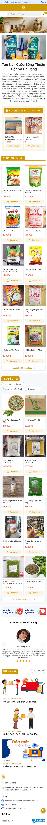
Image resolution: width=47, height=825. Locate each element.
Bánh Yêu (11, 821)
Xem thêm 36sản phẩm (22, 368)
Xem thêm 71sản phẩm (21, 599)
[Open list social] (43, 810)
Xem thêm (36, 111)
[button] (13, 384)
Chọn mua (14, 146)
